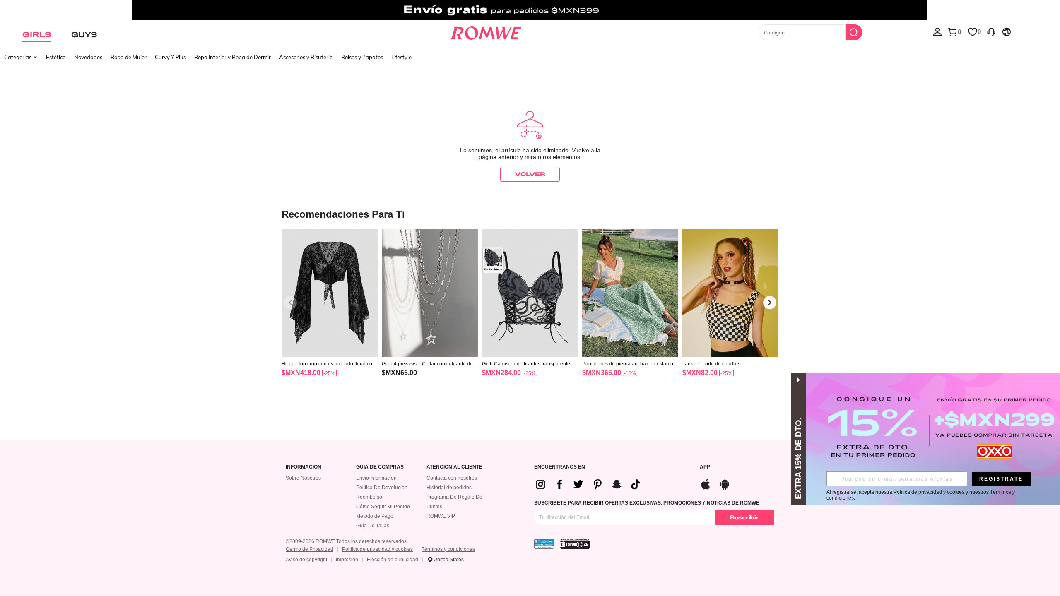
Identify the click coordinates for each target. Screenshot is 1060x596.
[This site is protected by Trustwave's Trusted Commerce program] (544, 544)
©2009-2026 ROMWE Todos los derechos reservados (346, 541)
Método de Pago (374, 516)
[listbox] (937, 31)
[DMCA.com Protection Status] (575, 544)
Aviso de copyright (306, 559)
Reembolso (369, 497)
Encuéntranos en (559, 467)
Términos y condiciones (448, 549)
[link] (530, 10)
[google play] (724, 483)
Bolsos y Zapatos (362, 57)
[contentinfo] (301, 372)
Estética (56, 57)
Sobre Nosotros (303, 478)
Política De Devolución (381, 487)
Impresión (347, 559)
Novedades (88, 57)
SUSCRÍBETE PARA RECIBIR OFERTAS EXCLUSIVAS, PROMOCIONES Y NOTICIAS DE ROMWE (646, 503)
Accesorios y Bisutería (306, 57)
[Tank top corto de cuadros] (730, 293)
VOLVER (530, 174)
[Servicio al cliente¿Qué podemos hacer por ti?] (991, 31)
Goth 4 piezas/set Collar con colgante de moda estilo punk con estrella (427, 364)
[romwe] (485, 31)
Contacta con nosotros (451, 478)
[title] (530, 214)
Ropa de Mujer (129, 57)
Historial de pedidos (449, 487)
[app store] (705, 483)
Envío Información (376, 478)
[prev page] (290, 302)
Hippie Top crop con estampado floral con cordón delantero (328, 364)
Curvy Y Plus (170, 57)
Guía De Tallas (372, 526)
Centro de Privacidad (309, 549)
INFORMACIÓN (303, 467)
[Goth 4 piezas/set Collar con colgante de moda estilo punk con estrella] (430, 293)
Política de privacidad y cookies (377, 549)
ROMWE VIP (440, 516)
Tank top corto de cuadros (711, 364)
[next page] (769, 302)
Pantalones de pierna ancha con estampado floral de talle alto (629, 364)
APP (705, 467)
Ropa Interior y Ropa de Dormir (232, 57)
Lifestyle (401, 57)
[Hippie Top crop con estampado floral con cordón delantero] (330, 293)
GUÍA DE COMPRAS (380, 467)
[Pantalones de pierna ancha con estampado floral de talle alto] (630, 293)
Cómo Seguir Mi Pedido (383, 506)
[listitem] (330, 313)
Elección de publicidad (392, 559)
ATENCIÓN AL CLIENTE (454, 467)
